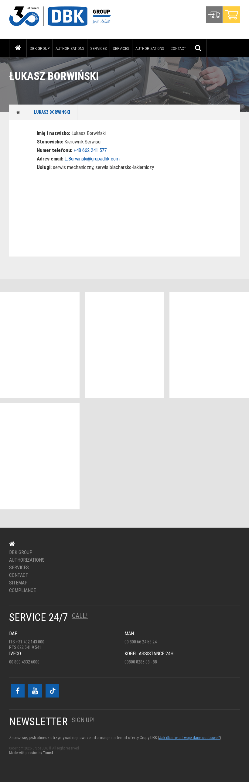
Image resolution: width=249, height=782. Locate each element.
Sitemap (18, 583)
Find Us (120, 228)
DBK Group (39, 48)
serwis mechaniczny (73, 167)
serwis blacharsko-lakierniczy (124, 167)
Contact (178, 48)
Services (98, 48)
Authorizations (70, 48)
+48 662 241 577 (90, 150)
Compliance (22, 590)
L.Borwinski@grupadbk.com (92, 159)
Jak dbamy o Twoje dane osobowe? (189, 737)
